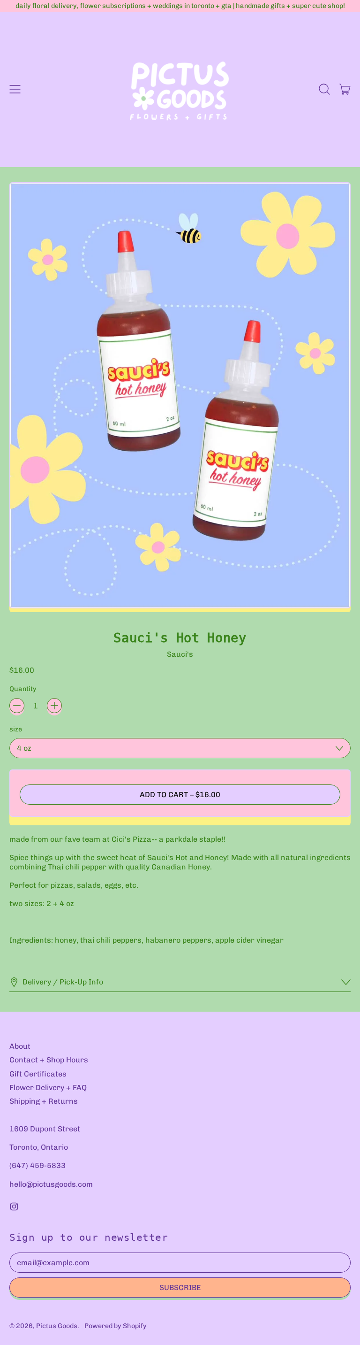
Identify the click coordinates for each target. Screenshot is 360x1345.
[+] (54, 705)
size (15, 729)
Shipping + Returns (43, 1101)
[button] (324, 89)
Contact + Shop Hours (48, 1059)
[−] (16, 705)
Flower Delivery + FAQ (48, 1087)
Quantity (23, 689)
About (19, 1046)
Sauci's (180, 654)
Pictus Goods (56, 1326)
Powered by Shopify (115, 1326)
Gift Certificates (38, 1073)
